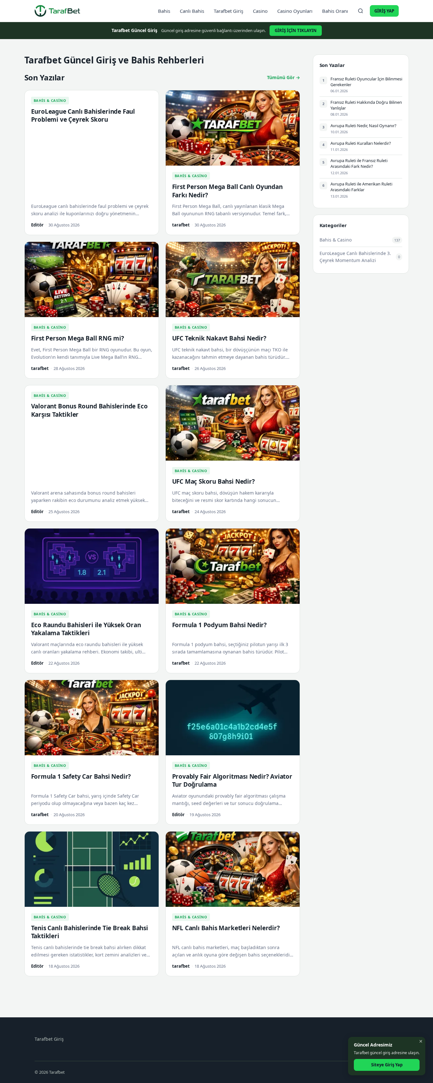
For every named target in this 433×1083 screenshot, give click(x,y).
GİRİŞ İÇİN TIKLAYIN (296, 30)
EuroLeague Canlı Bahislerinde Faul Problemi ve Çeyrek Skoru (83, 115)
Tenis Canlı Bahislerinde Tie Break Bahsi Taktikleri (89, 932)
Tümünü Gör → (283, 77)
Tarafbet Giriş (228, 11)
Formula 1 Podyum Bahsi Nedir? (219, 625)
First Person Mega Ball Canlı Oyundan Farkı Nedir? (227, 191)
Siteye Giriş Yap (387, 1065)
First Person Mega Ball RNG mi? (77, 338)
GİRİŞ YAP (384, 11)
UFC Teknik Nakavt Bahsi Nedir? (219, 338)
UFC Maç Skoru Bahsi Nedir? (213, 481)
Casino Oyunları (294, 11)
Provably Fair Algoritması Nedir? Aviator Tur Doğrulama (232, 780)
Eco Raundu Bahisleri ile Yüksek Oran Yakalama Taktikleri (86, 629)
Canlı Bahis (192, 11)
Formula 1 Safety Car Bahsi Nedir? (81, 776)
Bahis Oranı (335, 11)
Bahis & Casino (50, 100)
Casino (260, 11)
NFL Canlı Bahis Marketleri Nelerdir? (226, 928)
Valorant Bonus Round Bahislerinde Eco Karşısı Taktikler (89, 410)
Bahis (164, 11)
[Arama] (360, 10)
